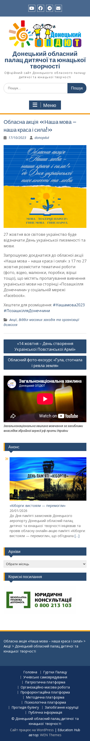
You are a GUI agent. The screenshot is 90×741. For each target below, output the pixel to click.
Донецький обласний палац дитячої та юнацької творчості (45, 60)
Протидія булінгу (25, 707)
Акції (13, 319)
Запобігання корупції (62, 707)
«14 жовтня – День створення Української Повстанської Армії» (45, 346)
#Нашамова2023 (69, 305)
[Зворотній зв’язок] (58, 8)
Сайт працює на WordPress (32, 730)
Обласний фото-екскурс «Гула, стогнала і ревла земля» (45, 362)
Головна (30, 672)
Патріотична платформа (45, 682)
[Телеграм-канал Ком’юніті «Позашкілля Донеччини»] (49, 8)
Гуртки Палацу (55, 672)
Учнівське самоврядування (45, 677)
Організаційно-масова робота (45, 687)
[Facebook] (40, 8)
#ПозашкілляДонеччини (27, 310)
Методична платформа (45, 697)
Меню (49, 105)
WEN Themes (50, 735)
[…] (77, 536)
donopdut (42, 137)
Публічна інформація (45, 712)
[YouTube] (31, 8)
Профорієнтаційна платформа (45, 692)
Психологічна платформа (45, 702)
